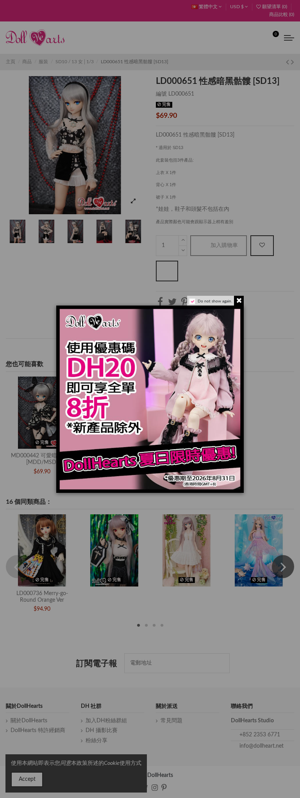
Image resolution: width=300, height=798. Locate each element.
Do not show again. (215, 301)
